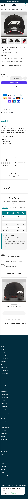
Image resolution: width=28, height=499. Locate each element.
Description (5, 121)
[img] (4, 52)
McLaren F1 (4, 355)
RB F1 (2, 364)
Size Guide (3, 448)
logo (17, 65)
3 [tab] (9, 319)
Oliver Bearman (4, 418)
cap (9, 65)
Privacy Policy (4, 472)
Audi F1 (3, 346)
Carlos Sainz (4, 403)
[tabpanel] (14, 24)
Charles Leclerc (4, 394)
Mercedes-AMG (4, 358)
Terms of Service (5, 475)
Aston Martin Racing (5, 343)
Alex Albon (3, 400)
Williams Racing (4, 373)
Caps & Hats (13, 207)
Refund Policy (4, 454)
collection (13, 65)
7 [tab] (15, 319)
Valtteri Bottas (4, 439)
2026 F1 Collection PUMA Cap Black (14, 306)
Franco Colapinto (5, 427)
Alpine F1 (3, 341)
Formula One (11, 69)
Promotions (3, 469)
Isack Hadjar (4, 385)
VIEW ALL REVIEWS (14, 52)
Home (2, 9)
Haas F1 (3, 352)
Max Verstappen (4, 382)
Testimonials (4, 457)
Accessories (22, 207)
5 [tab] (12, 319)
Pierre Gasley (4, 424)
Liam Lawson (4, 430)
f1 (15, 65)
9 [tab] (18, 319)
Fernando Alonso (5, 406)
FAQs (2, 463)
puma (19, 65)
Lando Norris (4, 376)
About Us (3, 443)
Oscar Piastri (4, 379)
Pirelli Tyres (3, 361)
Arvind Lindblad (4, 433)
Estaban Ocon (4, 421)
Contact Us (3, 466)
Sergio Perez (4, 436)
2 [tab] (8, 319)
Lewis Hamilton (4, 397)
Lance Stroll (3, 409)
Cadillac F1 (3, 349)
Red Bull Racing (4, 367)
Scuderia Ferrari (4, 370)
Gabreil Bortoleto (5, 415)
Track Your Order (5, 451)
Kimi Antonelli (4, 391)
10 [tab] (19, 319)
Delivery (3, 446)
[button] (20, 157)
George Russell (4, 388)
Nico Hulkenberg (5, 413)
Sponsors (3, 460)
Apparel (5, 207)
